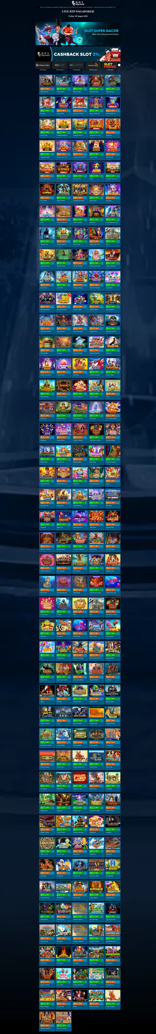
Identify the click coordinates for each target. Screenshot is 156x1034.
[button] (119, 65)
